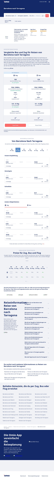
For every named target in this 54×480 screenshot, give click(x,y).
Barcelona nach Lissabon (9, 412)
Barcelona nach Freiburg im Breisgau (12, 414)
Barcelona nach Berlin (8, 394)
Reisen (10, 426)
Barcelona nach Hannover (9, 406)
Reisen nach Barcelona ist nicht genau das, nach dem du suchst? (38, 374)
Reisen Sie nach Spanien (20, 426)
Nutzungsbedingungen (34, 476)
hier (43, 244)
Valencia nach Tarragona (9, 420)
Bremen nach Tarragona (25, 420)
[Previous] (7, 268)
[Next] (47, 150)
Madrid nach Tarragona (9, 417)
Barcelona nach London (41, 394)
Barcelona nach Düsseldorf (25, 403)
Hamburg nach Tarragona (25, 414)
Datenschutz (45, 476)
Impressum (23, 476)
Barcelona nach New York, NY (42, 397)
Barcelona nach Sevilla (24, 412)
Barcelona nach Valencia (41, 412)
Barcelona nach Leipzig (24, 406)
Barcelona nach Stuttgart (25, 400)
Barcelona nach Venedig (41, 409)
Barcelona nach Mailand (41, 403)
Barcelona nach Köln (24, 397)
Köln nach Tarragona (40, 414)
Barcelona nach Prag (8, 409)
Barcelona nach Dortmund (25, 409)
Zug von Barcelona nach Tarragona (13, 374)
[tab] (16, 205)
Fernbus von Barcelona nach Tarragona (37, 371)
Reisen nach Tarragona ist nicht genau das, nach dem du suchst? (15, 378)
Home (5, 426)
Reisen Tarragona (31, 426)
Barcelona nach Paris (8, 397)
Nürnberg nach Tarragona (41, 417)
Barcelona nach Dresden (41, 406)
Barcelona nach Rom (40, 400)
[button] (32, 15)
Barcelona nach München (25, 394)
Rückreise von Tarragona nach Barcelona (14, 371)
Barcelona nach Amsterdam (10, 403)
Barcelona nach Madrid (8, 400)
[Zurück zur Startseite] (6, 2)
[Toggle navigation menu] (49, 2)
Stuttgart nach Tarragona (25, 417)
